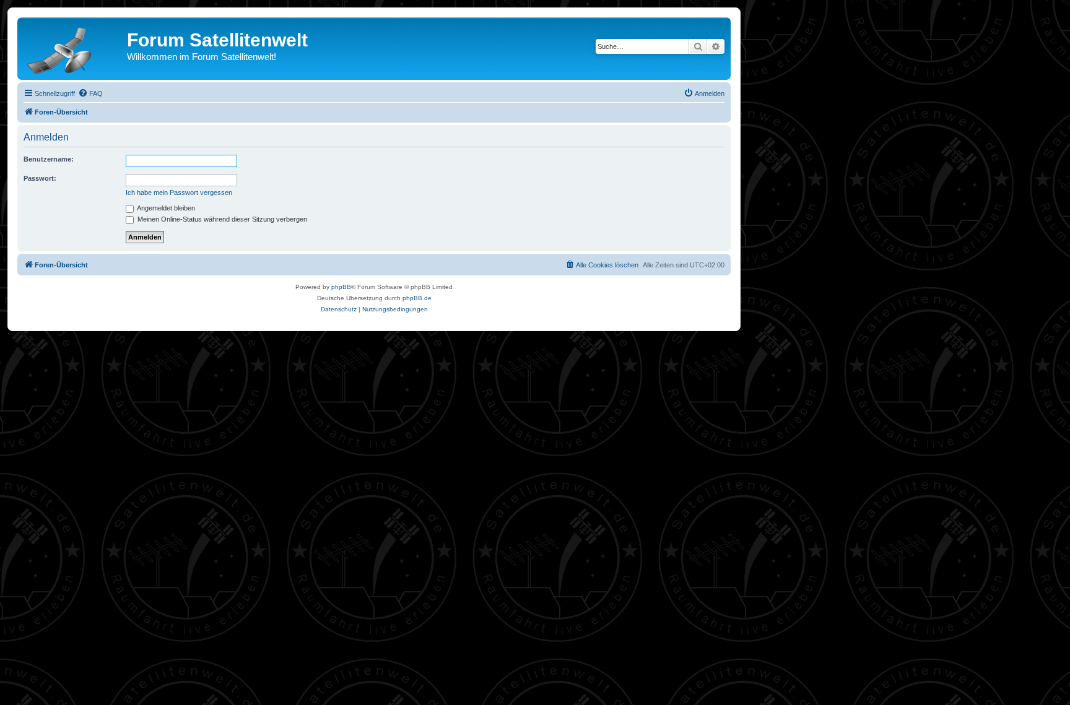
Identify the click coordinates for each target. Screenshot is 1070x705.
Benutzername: (49, 159)
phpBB (341, 286)
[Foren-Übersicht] (73, 48)
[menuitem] (90, 93)
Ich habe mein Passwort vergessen (179, 192)
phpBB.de (417, 298)
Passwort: (40, 178)
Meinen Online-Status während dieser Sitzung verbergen (221, 219)
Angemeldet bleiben (165, 208)
